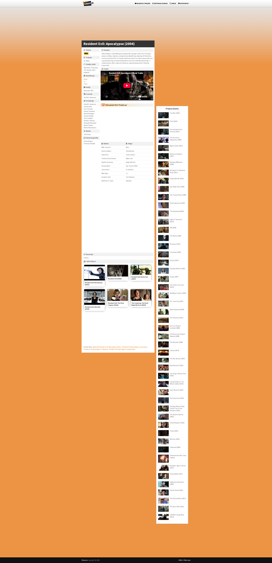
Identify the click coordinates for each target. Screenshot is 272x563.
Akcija (85, 79)
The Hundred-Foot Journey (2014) (176, 130)
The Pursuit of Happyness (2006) (175, 139)
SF (84, 81)
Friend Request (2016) (177, 423)
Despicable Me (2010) (177, 179)
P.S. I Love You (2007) (176, 301)
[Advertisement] (135, 24)
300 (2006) (173, 228)
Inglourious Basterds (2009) (177, 483)
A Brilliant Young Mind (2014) (177, 516)
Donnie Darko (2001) (176, 490)
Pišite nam (187, 560)
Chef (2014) (173, 121)
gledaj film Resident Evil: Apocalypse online (107, 347)
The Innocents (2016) (177, 398)
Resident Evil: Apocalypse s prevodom (134, 347)
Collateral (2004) (175, 447)
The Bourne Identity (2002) (176, 416)
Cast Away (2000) (175, 252)
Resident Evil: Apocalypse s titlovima (96, 349)
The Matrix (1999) (175, 236)
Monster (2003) (175, 439)
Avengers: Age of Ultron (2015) (178, 467)
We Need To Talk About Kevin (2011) (177, 171)
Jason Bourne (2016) (176, 390)
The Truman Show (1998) (178, 195)
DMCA (180, 560)
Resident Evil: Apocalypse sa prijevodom (122, 349)
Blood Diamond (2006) (177, 310)
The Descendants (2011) (178, 498)
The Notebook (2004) (177, 211)
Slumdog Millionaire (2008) (176, 163)
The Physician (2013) (176, 318)
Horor (86, 84)
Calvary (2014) (174, 350)
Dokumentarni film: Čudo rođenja (178, 456)
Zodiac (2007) (174, 277)
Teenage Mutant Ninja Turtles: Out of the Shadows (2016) (177, 408)
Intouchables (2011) (176, 474)
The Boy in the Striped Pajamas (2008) (177, 335)
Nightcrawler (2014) (176, 146)
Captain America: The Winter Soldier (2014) (177, 383)
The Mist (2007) (175, 113)
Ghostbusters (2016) (176, 365)
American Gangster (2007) (176, 155)
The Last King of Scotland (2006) (175, 327)
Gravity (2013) (174, 260)
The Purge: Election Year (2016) (178, 375)
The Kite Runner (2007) (177, 359)
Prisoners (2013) (175, 244)
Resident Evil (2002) (115, 279)
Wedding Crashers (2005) (178, 293)
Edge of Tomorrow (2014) (176, 220)
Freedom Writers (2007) (177, 269)
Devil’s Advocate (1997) (177, 203)
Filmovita (85, 560)
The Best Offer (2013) (177, 507)
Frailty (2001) (174, 431)
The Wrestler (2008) (176, 342)
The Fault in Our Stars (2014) (177, 286)
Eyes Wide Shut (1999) (177, 187)
